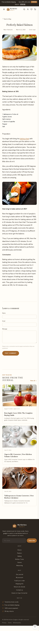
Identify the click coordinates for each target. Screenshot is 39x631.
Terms (10, 623)
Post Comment (10, 353)
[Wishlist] (31, 9)
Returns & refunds (19, 587)
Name (3, 313)
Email (3, 321)
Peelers (19, 553)
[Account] (28, 9)
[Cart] (35, 9)
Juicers (19, 562)
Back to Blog (7, 19)
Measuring (19, 565)
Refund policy (17, 623)
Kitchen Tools (19, 559)
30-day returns (9, 611)
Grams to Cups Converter (19, 593)
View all (32, 380)
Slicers (20, 550)
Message (4, 329)
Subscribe (32, 540)
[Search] (24, 9)
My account (19, 577)
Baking (19, 556)
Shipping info (19, 584)
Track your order (19, 580)
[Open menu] (4, 9)
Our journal (19, 574)
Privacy (4, 623)
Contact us (19, 590)
